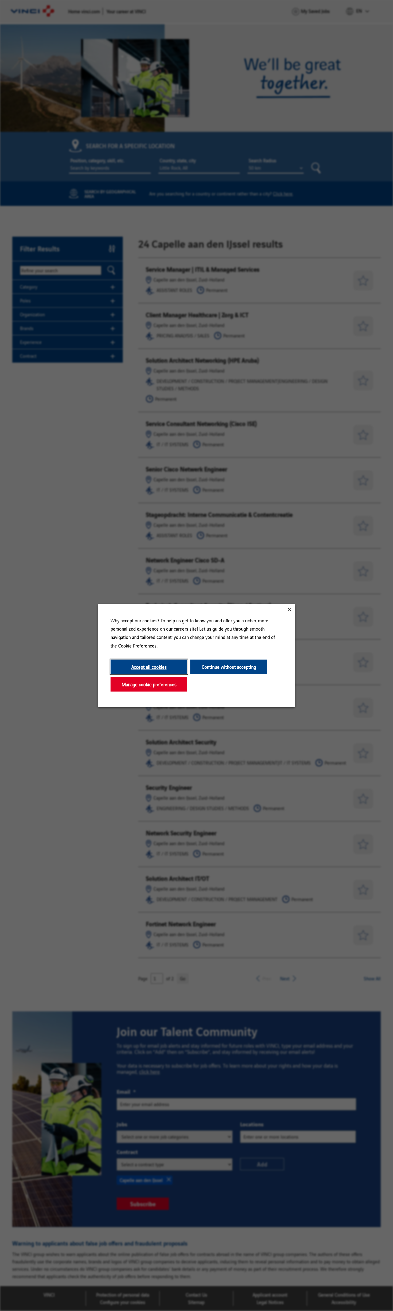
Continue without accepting (229, 666)
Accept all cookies (149, 666)
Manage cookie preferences (149, 684)
